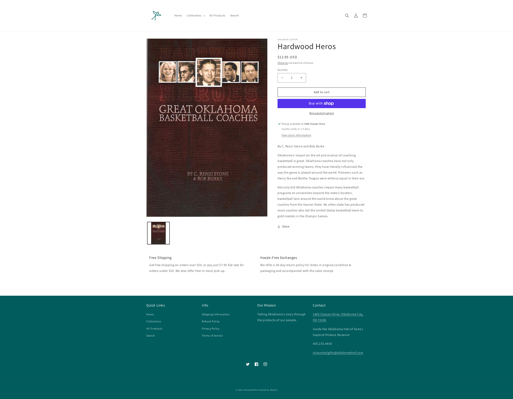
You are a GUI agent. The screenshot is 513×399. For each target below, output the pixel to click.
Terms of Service (212, 335)
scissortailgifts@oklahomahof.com (338, 353)
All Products (154, 328)
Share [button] (286, 226)
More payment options (321, 113)
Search (150, 335)
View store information (296, 135)
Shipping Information (216, 314)
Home (150, 314)
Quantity (283, 69)
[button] (195, 15)
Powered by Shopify (267, 390)
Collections (153, 321)
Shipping (283, 62)
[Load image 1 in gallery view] (158, 233)
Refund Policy (211, 321)
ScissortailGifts (250, 390)
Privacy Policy (210, 328)
